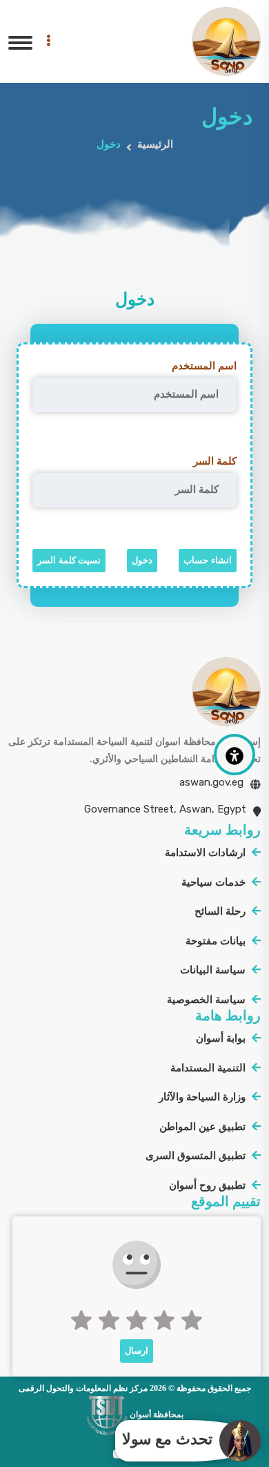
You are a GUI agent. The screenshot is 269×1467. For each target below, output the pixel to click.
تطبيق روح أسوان (207, 1185)
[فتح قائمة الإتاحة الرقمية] (234, 754)
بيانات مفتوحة (216, 940)
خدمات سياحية (213, 882)
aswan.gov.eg (211, 782)
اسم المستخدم (204, 365)
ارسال (136, 1350)
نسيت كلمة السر (69, 560)
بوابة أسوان (221, 1038)
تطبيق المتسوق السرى (196, 1155)
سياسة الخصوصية (206, 999)
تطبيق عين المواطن (202, 1126)
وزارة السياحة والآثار (202, 1096)
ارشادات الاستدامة (205, 852)
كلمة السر (215, 461)
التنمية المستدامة (208, 1067)
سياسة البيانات (213, 969)
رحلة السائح (220, 911)
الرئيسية (155, 144)
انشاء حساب (207, 560)
